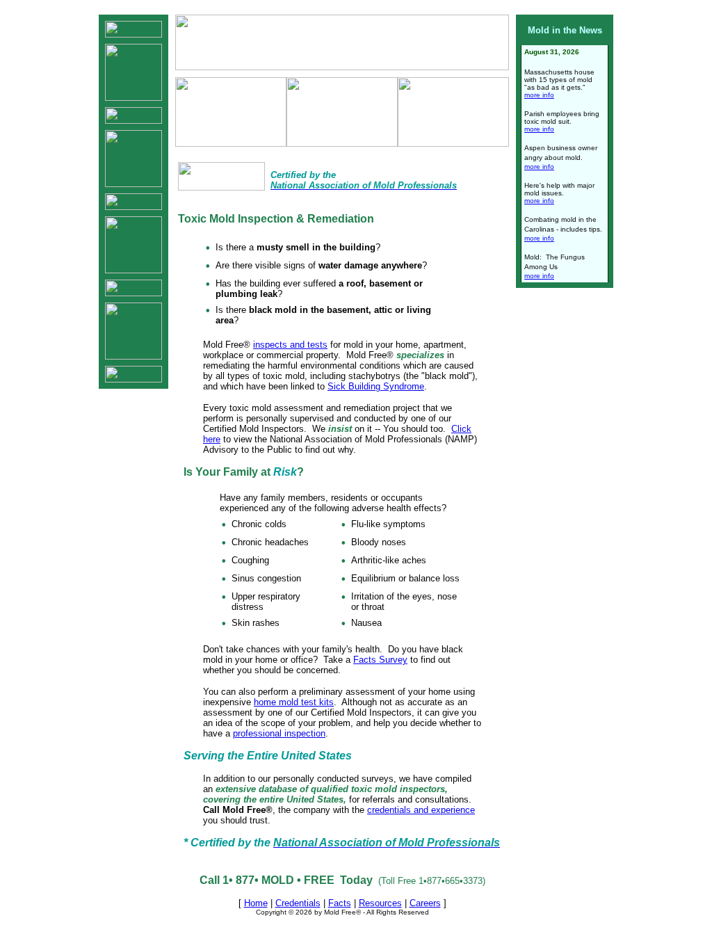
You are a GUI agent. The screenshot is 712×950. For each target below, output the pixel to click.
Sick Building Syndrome (375, 386)
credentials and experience (421, 810)
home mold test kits (294, 702)
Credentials (298, 903)
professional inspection (279, 733)
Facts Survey (380, 659)
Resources (380, 903)
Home (256, 903)
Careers (425, 903)
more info (539, 95)
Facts (339, 903)
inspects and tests (290, 344)
